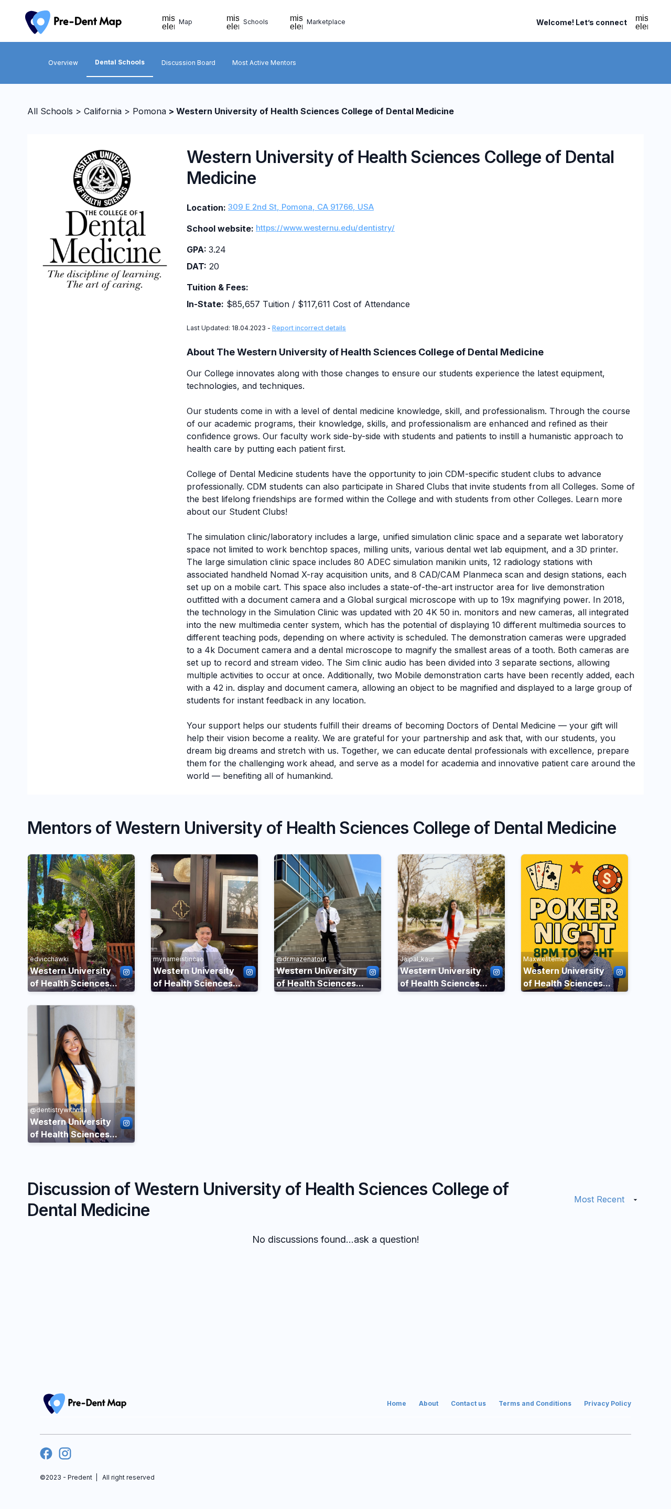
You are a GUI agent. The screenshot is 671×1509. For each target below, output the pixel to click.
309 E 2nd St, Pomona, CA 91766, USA (301, 207)
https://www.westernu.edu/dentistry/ (325, 228)
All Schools (50, 111)
